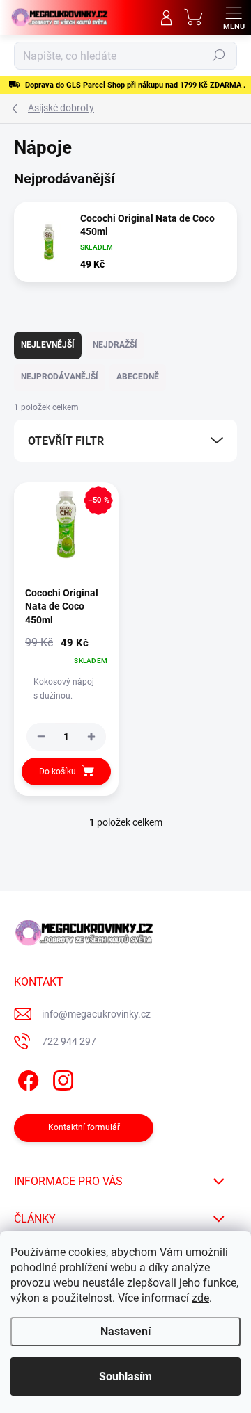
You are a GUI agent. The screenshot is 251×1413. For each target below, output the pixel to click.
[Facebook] (26, 1078)
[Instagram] (61, 1078)
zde (200, 1298)
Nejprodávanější (59, 377)
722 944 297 (69, 1041)
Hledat (218, 55)
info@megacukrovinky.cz (96, 1014)
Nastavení (125, 1331)
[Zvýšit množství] (91, 737)
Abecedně (137, 377)
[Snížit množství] (41, 737)
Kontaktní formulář (84, 1127)
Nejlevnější (48, 345)
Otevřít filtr (66, 441)
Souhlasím (125, 1376)
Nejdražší (115, 345)
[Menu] (233, 17)
